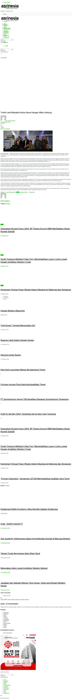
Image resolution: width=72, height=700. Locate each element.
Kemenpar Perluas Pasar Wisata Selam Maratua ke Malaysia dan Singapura (36, 289)
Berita (5, 57)
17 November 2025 (5, 572)
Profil (4, 34)
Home (4, 14)
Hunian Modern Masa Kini (13, 310)
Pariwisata (6, 33)
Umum (4, 627)
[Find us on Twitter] (1, 13)
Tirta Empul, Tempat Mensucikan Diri (18, 325)
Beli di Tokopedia (7, 632)
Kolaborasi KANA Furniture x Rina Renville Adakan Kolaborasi (29, 509)
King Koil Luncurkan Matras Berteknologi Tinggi (23, 369)
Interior (5, 26)
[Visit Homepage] (10, 9)
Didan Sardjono (11, 120)
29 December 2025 (5, 528)
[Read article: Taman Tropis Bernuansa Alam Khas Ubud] (36, 547)
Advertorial (6, 612)
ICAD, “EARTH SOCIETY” (12, 524)
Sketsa (5, 624)
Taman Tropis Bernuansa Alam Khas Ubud (20, 553)
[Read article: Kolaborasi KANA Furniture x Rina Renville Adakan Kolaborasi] (36, 497)
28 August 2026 (4, 235)
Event (4, 35)
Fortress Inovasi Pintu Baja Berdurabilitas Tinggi (23, 384)
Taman (5, 27)
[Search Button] (12, 49)
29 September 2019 (5, 122)
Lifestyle (5, 30)
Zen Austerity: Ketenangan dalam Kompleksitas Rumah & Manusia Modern (35, 538)
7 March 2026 (4, 513)
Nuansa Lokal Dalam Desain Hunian (17, 340)
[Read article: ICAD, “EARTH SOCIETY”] (36, 517)
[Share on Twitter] (10, 128)
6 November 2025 (5, 590)
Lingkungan (6, 35)
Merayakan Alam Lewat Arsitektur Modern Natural (24, 568)
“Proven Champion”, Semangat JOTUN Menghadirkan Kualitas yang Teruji (35, 478)
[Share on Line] (11, 128)
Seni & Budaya (6, 28)
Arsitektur (5, 25)
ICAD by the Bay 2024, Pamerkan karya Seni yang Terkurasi (28, 414)
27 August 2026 (4, 294)
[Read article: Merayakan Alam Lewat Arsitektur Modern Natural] (36, 561)
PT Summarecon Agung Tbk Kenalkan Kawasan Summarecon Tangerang (35, 399)
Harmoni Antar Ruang (11, 355)
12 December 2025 (5, 543)
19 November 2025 (5, 557)
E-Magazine (6, 37)
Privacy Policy (6, 2)
